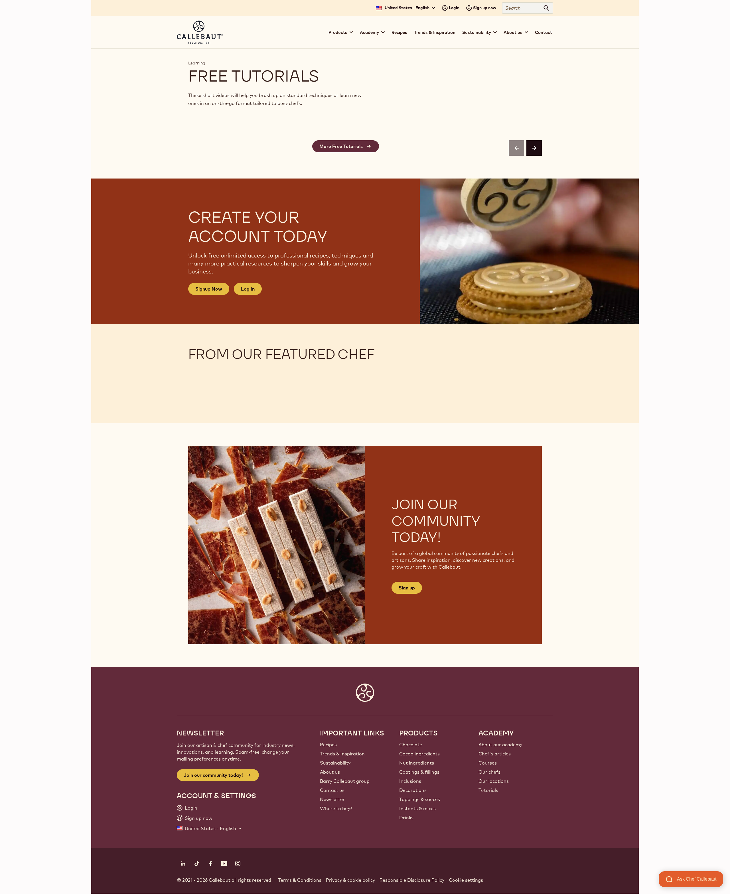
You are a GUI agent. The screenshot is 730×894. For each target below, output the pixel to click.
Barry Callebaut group (345, 781)
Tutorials (488, 790)
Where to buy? (336, 808)
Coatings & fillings (419, 772)
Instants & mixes (417, 808)
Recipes (399, 32)
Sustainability (335, 763)
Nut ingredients (416, 763)
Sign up (407, 588)
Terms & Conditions (299, 880)
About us (330, 772)
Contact (543, 32)
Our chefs (489, 772)
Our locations (493, 781)
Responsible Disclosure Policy (412, 880)
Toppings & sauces (419, 799)
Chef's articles (494, 754)
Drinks (406, 817)
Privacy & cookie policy (350, 880)
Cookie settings (466, 880)
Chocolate (410, 744)
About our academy (500, 744)
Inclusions (410, 781)
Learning (196, 63)
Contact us (332, 790)
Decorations (413, 790)
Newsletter (332, 799)
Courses (487, 763)
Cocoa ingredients (419, 754)
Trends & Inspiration (434, 32)
